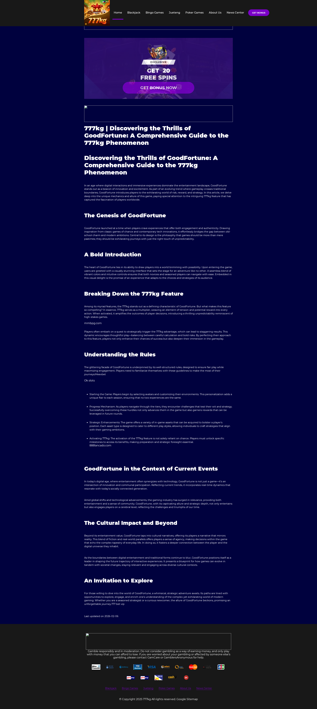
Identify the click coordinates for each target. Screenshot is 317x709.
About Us (215, 12)
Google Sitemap (187, 699)
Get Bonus (258, 13)
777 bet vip (117, 604)
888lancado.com (100, 445)
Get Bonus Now (158, 87)
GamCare (153, 657)
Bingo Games (155, 12)
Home (118, 12)
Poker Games (194, 12)
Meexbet (100, 374)
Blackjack (133, 12)
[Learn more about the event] (158, 113)
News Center (235, 12)
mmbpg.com (93, 323)
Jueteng (174, 12)
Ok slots (89, 380)
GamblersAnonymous (178, 657)
